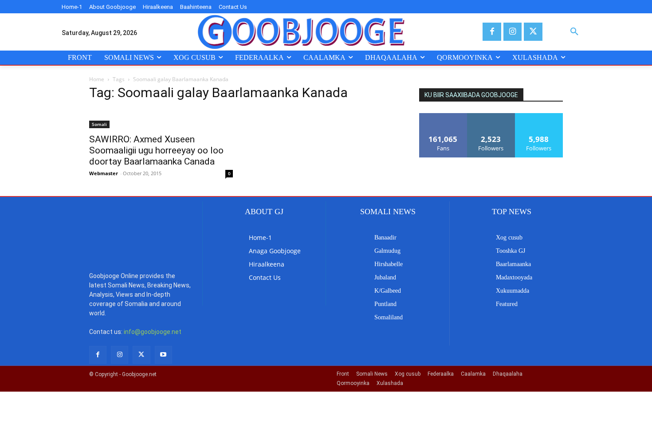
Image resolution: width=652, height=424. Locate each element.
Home (96, 79)
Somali (99, 124)
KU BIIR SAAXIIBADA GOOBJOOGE (471, 94)
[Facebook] (492, 32)
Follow (491, 116)
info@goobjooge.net (152, 331)
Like (443, 116)
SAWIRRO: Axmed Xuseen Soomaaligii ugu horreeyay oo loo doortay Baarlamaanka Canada (156, 150)
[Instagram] (512, 32)
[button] (574, 32)
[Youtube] (163, 354)
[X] (533, 32)
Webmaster (103, 173)
